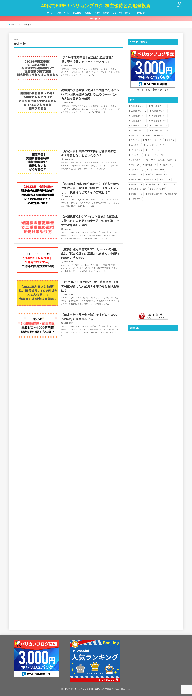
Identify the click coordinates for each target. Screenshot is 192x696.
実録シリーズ (156, 170)
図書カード (137, 170)
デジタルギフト (139, 160)
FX (148, 135)
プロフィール (63, 13)
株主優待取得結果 (157, 174)
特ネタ (136, 179)
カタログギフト (155, 145)
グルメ (136, 155)
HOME (14, 25)
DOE (135, 135)
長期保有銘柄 (155, 194)
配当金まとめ (138, 189)
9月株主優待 (139, 126)
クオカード (155, 150)
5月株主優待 (138, 116)
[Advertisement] (68, 131)
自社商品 (154, 184)
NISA (135, 140)
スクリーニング (102, 13)
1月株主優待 (138, 106)
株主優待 (77, 13)
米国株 (166, 179)
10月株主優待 (160, 126)
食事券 (172, 194)
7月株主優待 (138, 121)
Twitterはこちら (96, 19)
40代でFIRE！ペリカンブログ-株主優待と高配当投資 (96, 5)
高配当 (88, 13)
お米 (170, 140)
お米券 (136, 145)
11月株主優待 (139, 130)
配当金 (171, 184)
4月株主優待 (159, 111)
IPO (160, 135)
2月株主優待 (158, 106)
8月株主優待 (158, 121)
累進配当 (136, 184)
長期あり (136, 194)
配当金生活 (158, 189)
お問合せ (141, 13)
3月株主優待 (139, 111)
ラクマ (135, 165)
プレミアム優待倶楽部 (164, 160)
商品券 (166, 165)
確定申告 (151, 179)
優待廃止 (150, 165)
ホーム (50, 13)
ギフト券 (136, 150)
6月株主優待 (158, 116)
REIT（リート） (153, 140)
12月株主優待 (160, 130)
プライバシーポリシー (123, 13)
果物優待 (136, 174)
